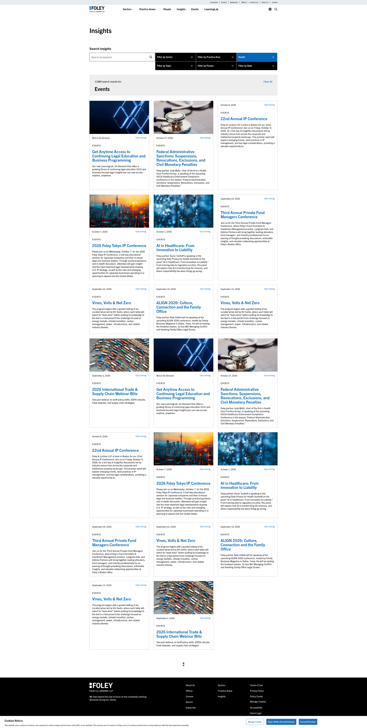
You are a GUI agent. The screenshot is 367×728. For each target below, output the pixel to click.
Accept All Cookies (308, 721)
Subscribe (214, 2)
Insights (181, 9)
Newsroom (234, 2)
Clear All (267, 81)
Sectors (127, 9)
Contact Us (254, 2)
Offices (243, 2)
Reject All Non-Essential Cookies (281, 721)
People (167, 9)
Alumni (224, 2)
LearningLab (211, 9)
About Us (265, 2)
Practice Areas (147, 9)
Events (195, 9)
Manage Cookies (255, 721)
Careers (275, 2)
